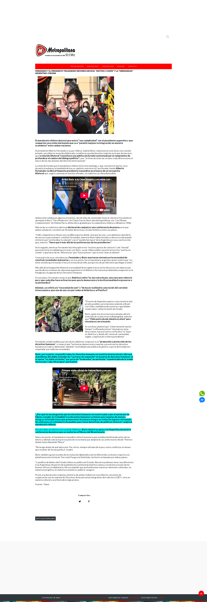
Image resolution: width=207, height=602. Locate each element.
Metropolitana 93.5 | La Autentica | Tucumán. (84, 598)
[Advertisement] (103, 17)
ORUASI (161, 598)
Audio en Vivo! (108, 66)
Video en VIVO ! (93, 66)
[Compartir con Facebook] (89, 501)
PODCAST (121, 66)
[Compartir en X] (80, 501)
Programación (76, 66)
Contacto (132, 66)
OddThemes (134, 598)
